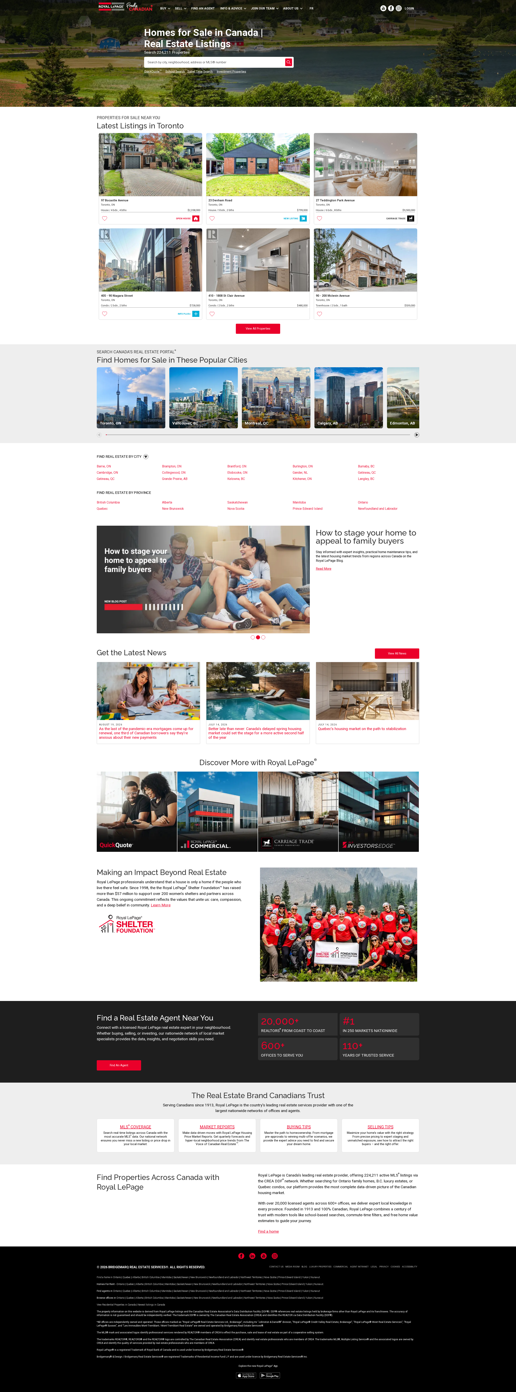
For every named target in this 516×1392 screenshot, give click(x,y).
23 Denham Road (220, 200)
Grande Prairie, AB (174, 479)
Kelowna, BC (236, 479)
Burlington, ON (303, 466)
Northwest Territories (251, 1277)
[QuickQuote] (137, 812)
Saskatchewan (237, 502)
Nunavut (315, 1277)
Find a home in (104, 1277)
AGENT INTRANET (359, 1266)
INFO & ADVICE (231, 8)
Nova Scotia (235, 509)
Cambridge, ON (107, 472)
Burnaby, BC (366, 466)
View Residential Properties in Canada (116, 1304)
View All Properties (258, 328)
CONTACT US (276, 1266)
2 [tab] (258, 637)
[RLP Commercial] (217, 812)
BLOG (304, 1266)
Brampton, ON (171, 466)
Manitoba (299, 502)
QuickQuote (152, 71)
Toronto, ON (110, 423)
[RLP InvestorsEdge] (379, 812)
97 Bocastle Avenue (114, 200)
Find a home (268, 1231)
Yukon (305, 1277)
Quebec (102, 509)
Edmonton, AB (402, 423)
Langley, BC (366, 479)
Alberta (167, 502)
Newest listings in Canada (151, 1304)
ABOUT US (291, 8)
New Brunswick (173, 509)
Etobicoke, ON (237, 472)
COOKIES (395, 1266)
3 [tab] (263, 637)
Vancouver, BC (185, 423)
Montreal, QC (256, 423)
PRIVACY (384, 1266)
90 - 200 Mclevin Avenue (333, 296)
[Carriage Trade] (298, 812)
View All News (397, 653)
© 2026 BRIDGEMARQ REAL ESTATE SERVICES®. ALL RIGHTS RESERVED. (151, 1267)
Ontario (363, 502)
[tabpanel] (258, 579)
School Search (175, 71)
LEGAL (374, 1266)
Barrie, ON (104, 466)
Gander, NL (300, 472)
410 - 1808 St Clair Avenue (226, 296)
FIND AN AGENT (203, 8)
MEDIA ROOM (292, 1266)
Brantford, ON (236, 466)
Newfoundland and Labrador (377, 509)
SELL (178, 8)
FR (311, 8)
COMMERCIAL (340, 1266)
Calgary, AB (327, 423)
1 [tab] (253, 637)
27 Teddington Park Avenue (335, 200)
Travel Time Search (200, 71)
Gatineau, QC (367, 472)
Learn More (161, 905)
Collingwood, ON (173, 472)
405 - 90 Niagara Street (117, 296)
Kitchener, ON (302, 479)
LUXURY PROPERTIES (320, 1266)
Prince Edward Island (307, 509)
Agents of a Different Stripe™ (354, 536)
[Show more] (145, 456)
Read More (323, 564)
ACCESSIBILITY (409, 1266)
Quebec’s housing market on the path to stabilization (362, 728)
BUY (163, 8)
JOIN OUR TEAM (263, 8)
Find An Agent (119, 1065)
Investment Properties (231, 71)
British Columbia (108, 502)
